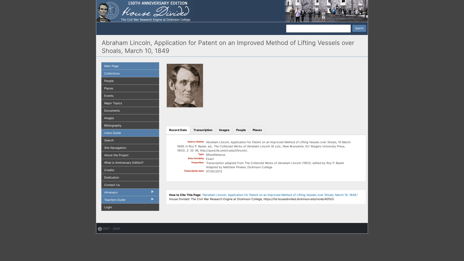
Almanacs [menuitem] (109, 193)
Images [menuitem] (109, 118)
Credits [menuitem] (109, 170)
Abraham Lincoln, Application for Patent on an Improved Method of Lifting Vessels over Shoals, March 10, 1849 (279, 195)
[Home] (232, 11)
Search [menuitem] (109, 140)
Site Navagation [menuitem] (115, 148)
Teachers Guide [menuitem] (113, 200)
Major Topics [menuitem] (113, 103)
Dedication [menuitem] (111, 177)
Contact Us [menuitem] (112, 185)
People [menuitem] (109, 81)
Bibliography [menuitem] (112, 125)
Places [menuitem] (108, 88)
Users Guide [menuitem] (112, 133)
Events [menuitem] (108, 96)
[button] (185, 107)
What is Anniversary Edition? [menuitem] (123, 162)
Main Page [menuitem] (111, 66)
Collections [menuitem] (112, 73)
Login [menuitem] (108, 207)
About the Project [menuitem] (116, 155)
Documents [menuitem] (112, 110)
